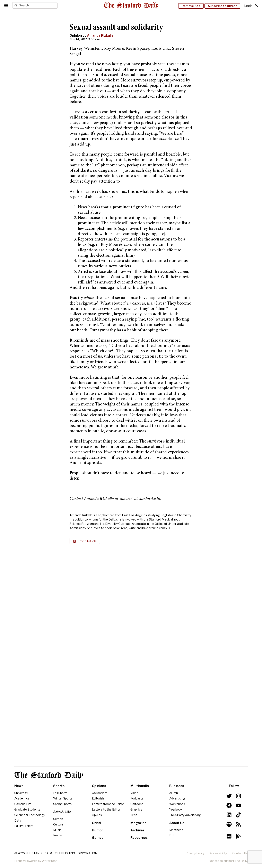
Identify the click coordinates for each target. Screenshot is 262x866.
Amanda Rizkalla (100, 35)
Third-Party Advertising (185, 815)
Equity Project (24, 826)
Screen (58, 819)
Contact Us (240, 853)
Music (57, 830)
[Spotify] (229, 824)
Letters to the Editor (106, 809)
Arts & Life (62, 812)
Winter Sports (62, 798)
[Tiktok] (238, 815)
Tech (133, 815)
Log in (248, 5)
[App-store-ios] (229, 836)
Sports (58, 786)
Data (17, 820)
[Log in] (256, 5)
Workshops (177, 804)
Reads (57, 835)
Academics (21, 798)
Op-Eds (97, 815)
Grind (96, 823)
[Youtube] (238, 805)
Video (134, 793)
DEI (171, 835)
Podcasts (136, 798)
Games (97, 838)
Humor (97, 830)
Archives (137, 830)
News (18, 786)
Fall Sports (60, 793)
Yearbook (175, 809)
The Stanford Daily (48, 775)
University (21, 793)
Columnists (99, 793)
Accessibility (218, 853)
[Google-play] (238, 836)
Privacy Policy (195, 853)
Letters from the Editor (108, 804)
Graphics (136, 809)
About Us (176, 823)
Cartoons (136, 804)
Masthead (176, 830)
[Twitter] (229, 796)
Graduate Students (27, 809)
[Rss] (238, 824)
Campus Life (23, 804)
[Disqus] (131, 600)
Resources (139, 838)
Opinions (99, 786)
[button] (85, 541)
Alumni (173, 793)
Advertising (177, 798)
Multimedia (139, 786)
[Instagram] (238, 796)
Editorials (98, 798)
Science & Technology (29, 815)
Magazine (138, 823)
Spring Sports (62, 804)
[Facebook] (229, 805)
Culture (58, 824)
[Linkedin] (229, 815)
